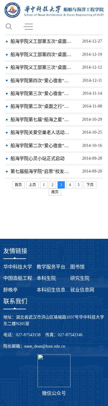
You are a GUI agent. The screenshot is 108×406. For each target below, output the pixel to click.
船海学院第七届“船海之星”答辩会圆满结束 (41, 119)
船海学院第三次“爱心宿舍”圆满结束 (41, 93)
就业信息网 (82, 289)
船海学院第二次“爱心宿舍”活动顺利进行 (41, 145)
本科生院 (46, 278)
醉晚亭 (10, 289)
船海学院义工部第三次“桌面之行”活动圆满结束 (41, 67)
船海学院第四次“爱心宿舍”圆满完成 (41, 80)
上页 (32, 185)
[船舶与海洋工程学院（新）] (54, 10)
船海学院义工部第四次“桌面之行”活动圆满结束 (41, 54)
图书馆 (77, 266)
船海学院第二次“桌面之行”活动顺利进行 (41, 106)
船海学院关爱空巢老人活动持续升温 (41, 132)
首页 (18, 185)
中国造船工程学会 (22, 278)
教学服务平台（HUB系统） (66, 266)
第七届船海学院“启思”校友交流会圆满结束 (41, 171)
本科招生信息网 (53, 289)
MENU (28, 26)
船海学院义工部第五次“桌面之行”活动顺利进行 (41, 41)
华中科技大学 (17, 266)
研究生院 (79, 278)
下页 (90, 185)
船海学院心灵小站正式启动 (37, 158)
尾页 (54, 192)
